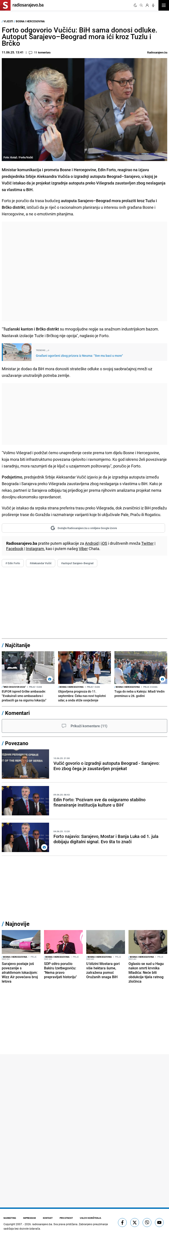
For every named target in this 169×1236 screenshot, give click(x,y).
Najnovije (17, 924)
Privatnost (66, 1217)
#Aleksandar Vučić (40, 563)
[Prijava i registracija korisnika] (147, 5)
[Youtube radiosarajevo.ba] (159, 1222)
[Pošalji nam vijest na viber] (147, 1222)
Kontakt (48, 1217)
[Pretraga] (141, 5)
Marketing (10, 1217)
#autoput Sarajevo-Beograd (77, 563)
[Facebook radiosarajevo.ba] (122, 1222)
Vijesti (8, 21)
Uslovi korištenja (90, 1217)
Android (92, 543)
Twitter (147, 543)
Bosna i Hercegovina (30, 21)
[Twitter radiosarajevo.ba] (134, 1222)
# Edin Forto (13, 563)
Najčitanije (17, 645)
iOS (104, 543)
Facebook (14, 548)
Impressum (29, 1217)
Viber (83, 548)
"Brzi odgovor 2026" (14, 686)
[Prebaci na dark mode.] (135, 5)
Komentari (17, 712)
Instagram (35, 548)
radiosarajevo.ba (42, 1224)
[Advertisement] (84, 271)
